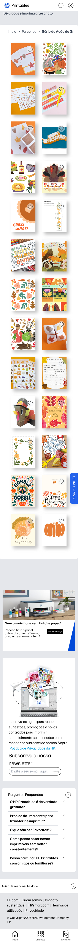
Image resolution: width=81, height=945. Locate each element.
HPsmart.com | (40, 905)
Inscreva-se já (55, 631)
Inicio (12, 31)
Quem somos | (33, 900)
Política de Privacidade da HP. (33, 748)
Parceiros (29, 31)
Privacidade (34, 910)
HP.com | (14, 900)
